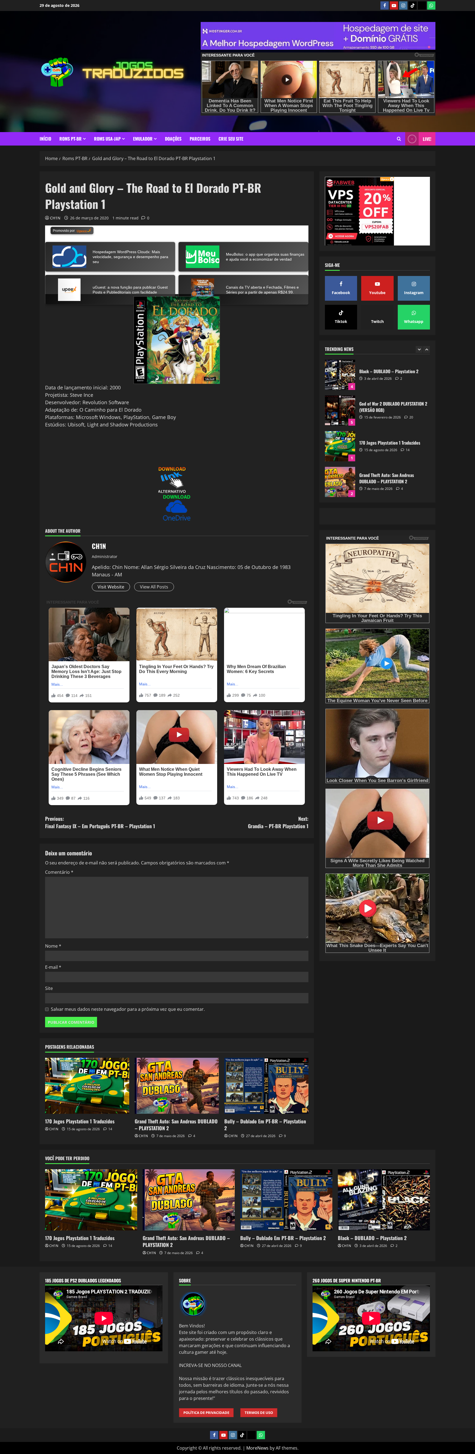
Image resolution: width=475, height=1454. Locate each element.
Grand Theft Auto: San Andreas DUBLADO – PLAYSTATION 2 (176, 1125)
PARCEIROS (200, 138)
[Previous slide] (419, 349)
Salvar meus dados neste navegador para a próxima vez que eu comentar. (128, 1009)
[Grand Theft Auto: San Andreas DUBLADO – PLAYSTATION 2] (177, 1086)
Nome (53, 946)
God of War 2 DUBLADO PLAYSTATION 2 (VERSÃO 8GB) (340, 375)
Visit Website (111, 587)
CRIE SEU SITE (231, 138)
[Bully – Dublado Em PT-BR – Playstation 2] (266, 1086)
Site (49, 988)
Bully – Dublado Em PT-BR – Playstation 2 (265, 1125)
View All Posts (154, 587)
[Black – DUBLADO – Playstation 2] (384, 1199)
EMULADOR (143, 138)
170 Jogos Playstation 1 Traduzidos (80, 1121)
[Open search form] (399, 138)
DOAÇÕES (173, 138)
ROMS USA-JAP (107, 138)
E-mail (53, 967)
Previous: (100, 822)
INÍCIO (45, 138)
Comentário (59, 872)
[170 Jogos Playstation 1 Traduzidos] (87, 1086)
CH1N (55, 218)
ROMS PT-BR (70, 138)
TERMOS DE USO (259, 1412)
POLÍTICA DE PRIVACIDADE (206, 1412)
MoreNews (257, 1448)
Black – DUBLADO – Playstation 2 (372, 1237)
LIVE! (427, 139)
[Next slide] (426, 349)
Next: (278, 822)
